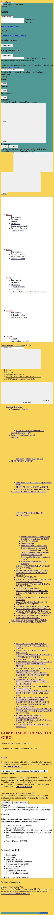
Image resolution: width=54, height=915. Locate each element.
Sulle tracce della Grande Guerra (34, 546)
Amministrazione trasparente (17, 873)
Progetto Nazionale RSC (21, 433)
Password (28, 22)
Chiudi (4, 84)
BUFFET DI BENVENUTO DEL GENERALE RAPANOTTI (30, 716)
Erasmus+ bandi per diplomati (23, 435)
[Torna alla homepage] (27, 150)
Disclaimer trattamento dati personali (15, 894)
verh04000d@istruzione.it (32, 830)
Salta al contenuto (8, 2)
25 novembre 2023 (23, 688)
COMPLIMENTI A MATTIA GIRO (30, 679)
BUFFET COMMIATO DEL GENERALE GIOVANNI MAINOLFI (33, 721)
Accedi (4, 7)
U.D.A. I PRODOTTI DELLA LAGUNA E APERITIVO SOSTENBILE (34, 656)
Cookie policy (11, 855)
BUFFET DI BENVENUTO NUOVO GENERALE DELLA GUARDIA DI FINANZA (32, 572)
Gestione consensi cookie (16, 871)
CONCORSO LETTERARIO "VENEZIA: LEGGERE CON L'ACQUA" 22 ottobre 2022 (33, 693)
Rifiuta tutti (21, 771)
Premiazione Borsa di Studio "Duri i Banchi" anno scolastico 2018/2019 (35, 538)
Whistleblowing (12, 868)
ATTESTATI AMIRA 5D (26, 577)
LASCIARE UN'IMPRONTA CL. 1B (31, 602)
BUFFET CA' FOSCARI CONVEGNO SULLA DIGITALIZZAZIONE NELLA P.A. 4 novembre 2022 (32, 704)
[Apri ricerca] (33, 162)
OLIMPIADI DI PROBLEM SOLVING (32, 606)
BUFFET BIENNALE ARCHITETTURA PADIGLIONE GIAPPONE (33, 669)
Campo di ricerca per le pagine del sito (16, 345)
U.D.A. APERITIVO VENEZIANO (31, 659)
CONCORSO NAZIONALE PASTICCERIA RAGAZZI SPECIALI (32, 589)
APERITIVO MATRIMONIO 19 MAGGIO (34, 661)
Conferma (13, 146)
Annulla (4, 146)
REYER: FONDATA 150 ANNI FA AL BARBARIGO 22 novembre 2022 (32, 698)
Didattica (9, 372)
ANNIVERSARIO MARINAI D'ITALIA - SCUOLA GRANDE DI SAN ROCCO (33, 610)
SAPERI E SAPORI (29, 541)
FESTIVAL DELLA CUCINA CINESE (32, 487)
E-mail (27, 58)
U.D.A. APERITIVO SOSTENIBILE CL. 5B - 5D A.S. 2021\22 (33, 585)
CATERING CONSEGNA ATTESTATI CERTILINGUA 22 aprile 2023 (32, 676)
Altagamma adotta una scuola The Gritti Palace (29, 620)
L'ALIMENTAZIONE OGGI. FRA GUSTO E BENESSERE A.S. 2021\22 (34, 616)
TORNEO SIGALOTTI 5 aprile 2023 (31, 673)
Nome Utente (30, 19)
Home (8, 370)
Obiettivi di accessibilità (15, 866)
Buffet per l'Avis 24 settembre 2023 (30, 431)
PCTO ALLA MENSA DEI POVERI (31, 643)
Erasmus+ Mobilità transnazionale (29, 459)
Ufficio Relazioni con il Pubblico (19, 862)
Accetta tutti (39, 771)
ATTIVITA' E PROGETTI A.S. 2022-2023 (23, 377)
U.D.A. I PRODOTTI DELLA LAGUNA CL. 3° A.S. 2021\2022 (33, 567)
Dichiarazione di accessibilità (17, 864)
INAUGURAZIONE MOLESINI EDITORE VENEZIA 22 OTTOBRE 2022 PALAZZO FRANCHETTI (34, 711)
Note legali (10, 857)
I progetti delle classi (14, 374)
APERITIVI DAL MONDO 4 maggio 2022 (33, 613)
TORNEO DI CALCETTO (27, 604)
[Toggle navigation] (21, 182)
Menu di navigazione (36, 401)
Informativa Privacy (14, 859)
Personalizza (6, 771)
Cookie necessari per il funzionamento (16, 793)
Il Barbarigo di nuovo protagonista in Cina (33, 489)
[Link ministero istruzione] (12, 4)
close (4, 193)
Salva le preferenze (20, 803)
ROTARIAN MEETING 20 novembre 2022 (34, 686)
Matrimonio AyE (27, 543)
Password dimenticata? (10, 26)
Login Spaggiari (13, 67)
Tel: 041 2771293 (17, 828)
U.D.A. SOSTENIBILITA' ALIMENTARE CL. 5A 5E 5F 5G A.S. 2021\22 (33, 580)
